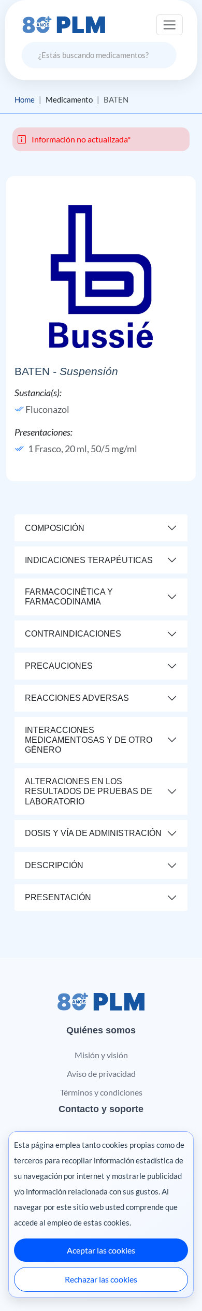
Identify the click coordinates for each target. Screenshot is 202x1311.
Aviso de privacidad (101, 1073)
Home (25, 99)
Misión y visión (101, 1055)
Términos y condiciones (101, 1092)
